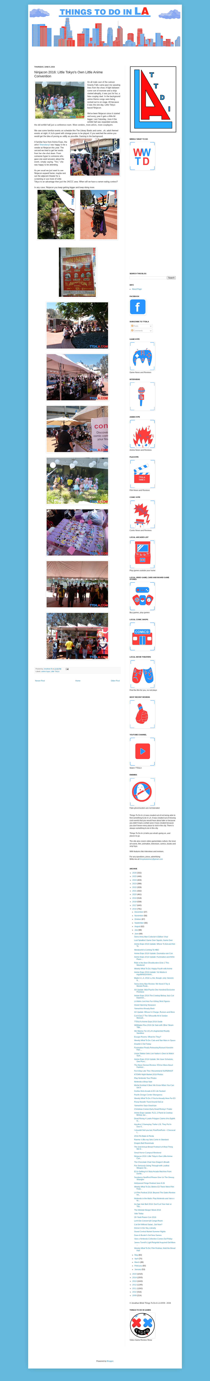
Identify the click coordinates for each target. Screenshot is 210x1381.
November (139, 916)
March (137, 1262)
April (137, 1259)
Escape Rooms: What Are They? (147, 1037)
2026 (134, 873)
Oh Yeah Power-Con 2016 (145, 1217)
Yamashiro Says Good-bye (145, 1106)
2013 (134, 1281)
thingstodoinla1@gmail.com (151, 859)
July (136, 930)
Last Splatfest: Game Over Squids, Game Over (153, 940)
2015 (134, 1274)
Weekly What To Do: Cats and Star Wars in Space (154, 1040)
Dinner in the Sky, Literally (145, 1228)
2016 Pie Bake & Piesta (144, 1136)
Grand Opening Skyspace (145, 1005)
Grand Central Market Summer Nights (150, 1232)
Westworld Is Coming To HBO (146, 950)
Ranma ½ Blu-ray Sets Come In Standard (151, 1140)
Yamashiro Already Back (144, 1008)
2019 (134, 898)
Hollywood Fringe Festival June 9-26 (149, 1183)
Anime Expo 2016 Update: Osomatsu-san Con (153, 953)
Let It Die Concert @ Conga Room (148, 1221)
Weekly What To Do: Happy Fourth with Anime (153, 969)
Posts (135, 326)
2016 (134, 909)
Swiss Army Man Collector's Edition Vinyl (151, 937)
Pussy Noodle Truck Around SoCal (148, 1102)
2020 (134, 894)
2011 (134, 1288)
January (138, 1269)
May (137, 1255)
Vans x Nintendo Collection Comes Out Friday (153, 1239)
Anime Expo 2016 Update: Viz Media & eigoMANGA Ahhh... (150, 973)
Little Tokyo (55, 671)
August (138, 926)
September (139, 923)
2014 (134, 1277)
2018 (134, 902)
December (139, 912)
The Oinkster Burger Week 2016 (147, 1210)
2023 (134, 884)
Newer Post (40, 681)
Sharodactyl (44, 145)
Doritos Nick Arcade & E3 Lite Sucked (149, 1091)
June (137, 934)
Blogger (110, 1361)
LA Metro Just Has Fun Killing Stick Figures (152, 1001)
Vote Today (138, 1213)
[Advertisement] (90, 54)
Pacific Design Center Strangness (148, 1095)
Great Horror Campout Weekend (147, 1153)
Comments (138, 331)
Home (77, 681)
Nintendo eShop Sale (143, 1082)
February (139, 1266)
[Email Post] (67, 669)
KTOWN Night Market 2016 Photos (148, 1074)
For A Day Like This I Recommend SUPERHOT (153, 1071)
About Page (137, 289)
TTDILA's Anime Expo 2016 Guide (148, 1022)
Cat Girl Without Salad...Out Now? (148, 1224)
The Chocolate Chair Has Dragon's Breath (151, 1162)
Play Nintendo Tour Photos (145, 1078)
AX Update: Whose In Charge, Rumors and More (154, 1012)
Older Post (115, 681)
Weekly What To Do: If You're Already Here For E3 (154, 1098)
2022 (134, 887)
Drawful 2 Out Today (142, 1044)
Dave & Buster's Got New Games (148, 1235)
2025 (134, 876)
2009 (134, 1295)
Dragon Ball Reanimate (144, 1143)
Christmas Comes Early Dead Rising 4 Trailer (153, 1109)
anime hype (45, 671)
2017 (134, 905)
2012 (134, 1285)
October (138, 919)
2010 (134, 1292)
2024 (134, 880)
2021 (134, 891)
